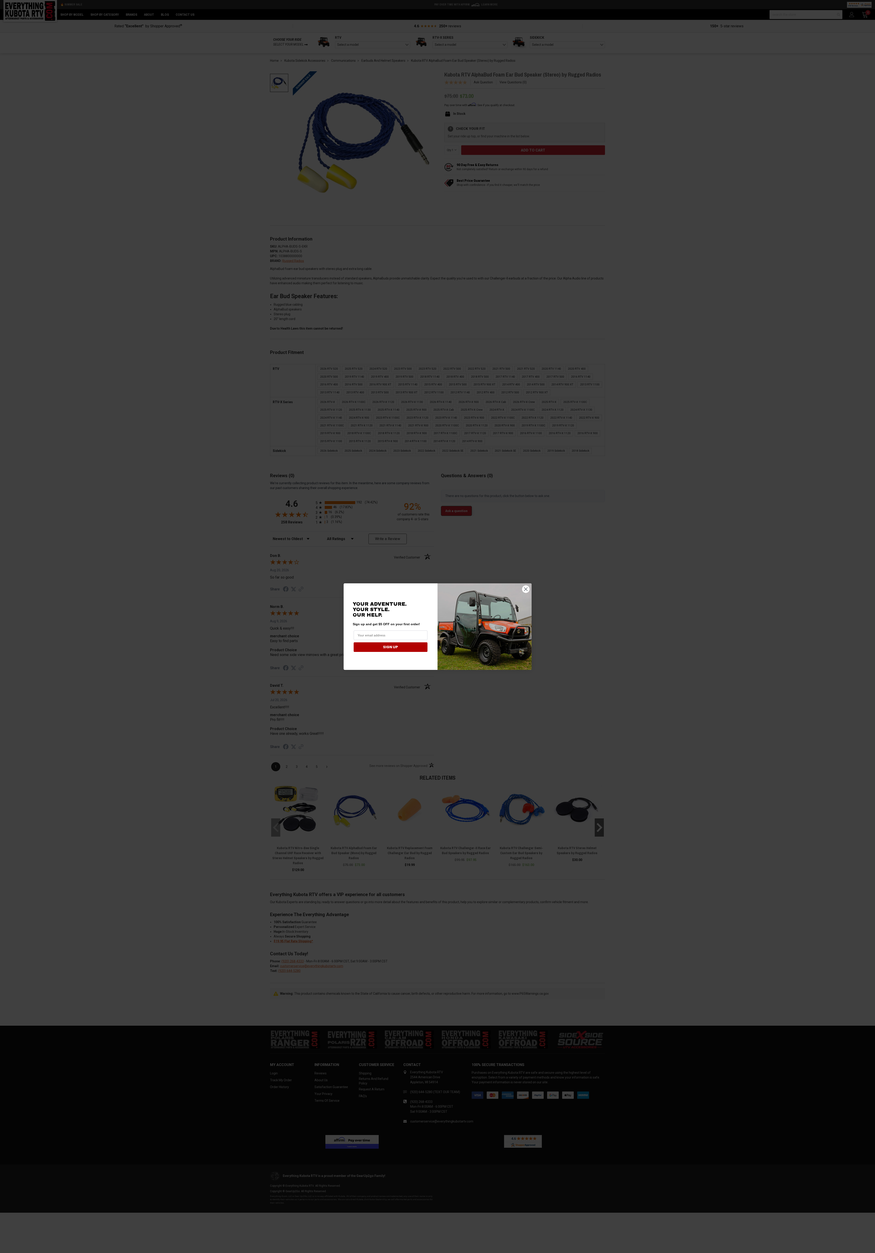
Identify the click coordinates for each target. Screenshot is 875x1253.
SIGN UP (390, 647)
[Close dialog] (526, 589)
